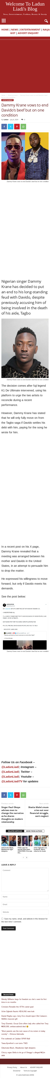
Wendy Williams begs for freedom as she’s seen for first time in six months (24, 1000)
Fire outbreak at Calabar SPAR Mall (15, 1039)
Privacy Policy (12, 1067)
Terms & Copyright (30, 1071)
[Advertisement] (25, 66)
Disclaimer (16, 1071)
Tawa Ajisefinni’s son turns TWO (14, 1043)
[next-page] (26, 857)
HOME (5, 29)
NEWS (14, 29)
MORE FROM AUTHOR (34, 831)
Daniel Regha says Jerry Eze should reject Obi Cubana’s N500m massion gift (24, 1017)
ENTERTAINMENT (30, 29)
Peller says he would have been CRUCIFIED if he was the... (25, 850)
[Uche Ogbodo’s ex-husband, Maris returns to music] (41, 840)
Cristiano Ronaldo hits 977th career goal (17, 1007)
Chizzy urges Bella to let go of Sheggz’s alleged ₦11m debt (23, 1053)
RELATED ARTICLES (15, 831)
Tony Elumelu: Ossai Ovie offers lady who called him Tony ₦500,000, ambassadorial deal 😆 (24, 1025)
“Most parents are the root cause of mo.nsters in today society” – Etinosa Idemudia (23, 1032)
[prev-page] (23, 857)
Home (3, 95)
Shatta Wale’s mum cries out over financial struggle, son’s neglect (38, 811)
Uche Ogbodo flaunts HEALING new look (17, 1011)
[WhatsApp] (23, 126)
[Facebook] (4, 126)
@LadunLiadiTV (11, 781)
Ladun (6, 119)
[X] (10, 126)
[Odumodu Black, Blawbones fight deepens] (8, 840)
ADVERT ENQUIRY (29, 33)
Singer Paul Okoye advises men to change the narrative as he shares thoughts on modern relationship (12, 814)
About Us (23, 1067)
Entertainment (13, 95)
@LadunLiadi (10, 767)
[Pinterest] (17, 126)
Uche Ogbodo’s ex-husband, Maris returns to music (40, 849)
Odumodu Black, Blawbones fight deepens (7, 849)
